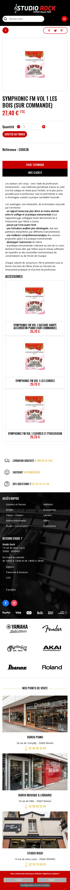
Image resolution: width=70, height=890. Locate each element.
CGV (8, 577)
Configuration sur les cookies (35, 885)
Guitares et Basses (16, 504)
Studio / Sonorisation (17, 526)
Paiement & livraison (17, 572)
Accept (18, 879)
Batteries (48, 504)
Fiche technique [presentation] (35, 165)
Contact (10, 566)
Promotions (49, 526)
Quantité (8, 126)
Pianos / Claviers (14, 515)
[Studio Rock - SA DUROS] (35, 8)
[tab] (35, 165)
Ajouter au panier (15, 134)
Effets (46, 520)
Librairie (47, 515)
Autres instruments (16, 520)
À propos (11, 589)
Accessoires (49, 509)
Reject (52, 879)
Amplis (9, 509)
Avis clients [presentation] (35, 173)
